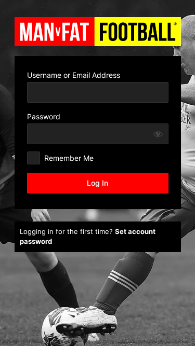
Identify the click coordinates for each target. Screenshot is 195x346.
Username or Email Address (73, 75)
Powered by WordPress (98, 31)
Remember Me (69, 158)
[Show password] (158, 133)
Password (43, 116)
